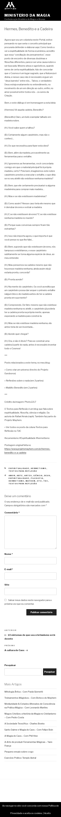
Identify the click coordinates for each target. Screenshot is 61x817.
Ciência (38, 475)
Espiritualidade (19, 468)
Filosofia (37, 478)
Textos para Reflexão (23, 471)
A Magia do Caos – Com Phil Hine (21, 736)
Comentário (12, 512)
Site (6, 584)
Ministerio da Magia (27, 15)
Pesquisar (10, 665)
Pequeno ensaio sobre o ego (18, 751)
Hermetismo (38, 468)
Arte (20, 475)
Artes (28, 475)
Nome (8, 554)
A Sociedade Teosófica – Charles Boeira (24, 723)
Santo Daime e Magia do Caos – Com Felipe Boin (28, 729)
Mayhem (31, 481)
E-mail (8, 569)
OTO (39, 481)
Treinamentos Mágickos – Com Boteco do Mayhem (30, 698)
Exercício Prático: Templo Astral (20, 758)
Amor (12, 475)
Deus (47, 475)
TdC (45, 481)
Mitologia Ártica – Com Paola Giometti (23, 691)
